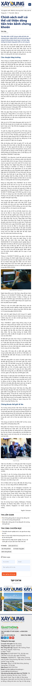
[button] (29, 598)
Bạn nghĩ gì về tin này (9, 574)
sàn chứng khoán (6, 548)
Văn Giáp (3, 31)
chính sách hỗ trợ (13, 545)
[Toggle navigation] (29, 4)
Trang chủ (4, 13)
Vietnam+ (28, 510)
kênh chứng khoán (6, 551)
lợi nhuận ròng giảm (19, 548)
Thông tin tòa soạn (8, 641)
